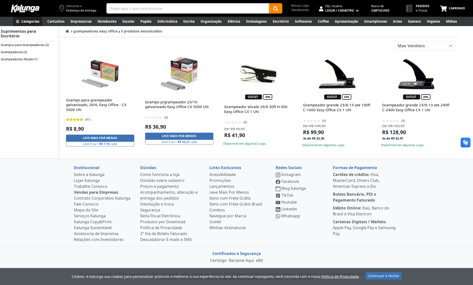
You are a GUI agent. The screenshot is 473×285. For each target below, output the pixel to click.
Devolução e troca (157, 204)
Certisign (218, 260)
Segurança (150, 210)
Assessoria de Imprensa (96, 233)
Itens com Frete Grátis (230, 198)
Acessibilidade (222, 174)
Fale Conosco (86, 204)
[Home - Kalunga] (67, 31)
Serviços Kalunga (90, 216)
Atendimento (300, 10)
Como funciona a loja (160, 174)
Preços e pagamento (159, 186)
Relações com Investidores (99, 239)
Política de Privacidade (161, 227)
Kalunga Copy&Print (93, 221)
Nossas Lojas (300, 5)
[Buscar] (275, 8)
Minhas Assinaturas (227, 227)
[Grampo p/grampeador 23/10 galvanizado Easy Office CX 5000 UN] (179, 74)
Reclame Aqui (241, 260)
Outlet (215, 221)
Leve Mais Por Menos (229, 192)
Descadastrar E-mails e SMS (166, 239)
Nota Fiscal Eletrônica (160, 216)
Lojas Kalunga (87, 180)
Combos (217, 210)
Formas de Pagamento (355, 167)
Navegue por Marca (227, 216)
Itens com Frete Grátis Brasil (235, 204)
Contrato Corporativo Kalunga (102, 198)
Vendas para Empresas (96, 192)
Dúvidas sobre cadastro (162, 180)
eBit (259, 260)
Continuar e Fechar (383, 275)
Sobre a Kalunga (89, 174)
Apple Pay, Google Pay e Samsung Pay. (364, 227)
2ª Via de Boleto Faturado (163, 233)
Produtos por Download (163, 221)
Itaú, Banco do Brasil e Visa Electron (361, 211)
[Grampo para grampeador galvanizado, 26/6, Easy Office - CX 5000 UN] (100, 74)
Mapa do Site (86, 210)
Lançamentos (222, 186)
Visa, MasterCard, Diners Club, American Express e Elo (356, 180)
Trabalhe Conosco (90, 186)
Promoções (220, 180)
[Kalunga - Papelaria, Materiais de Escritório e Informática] (25, 8)
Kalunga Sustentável (93, 227)
